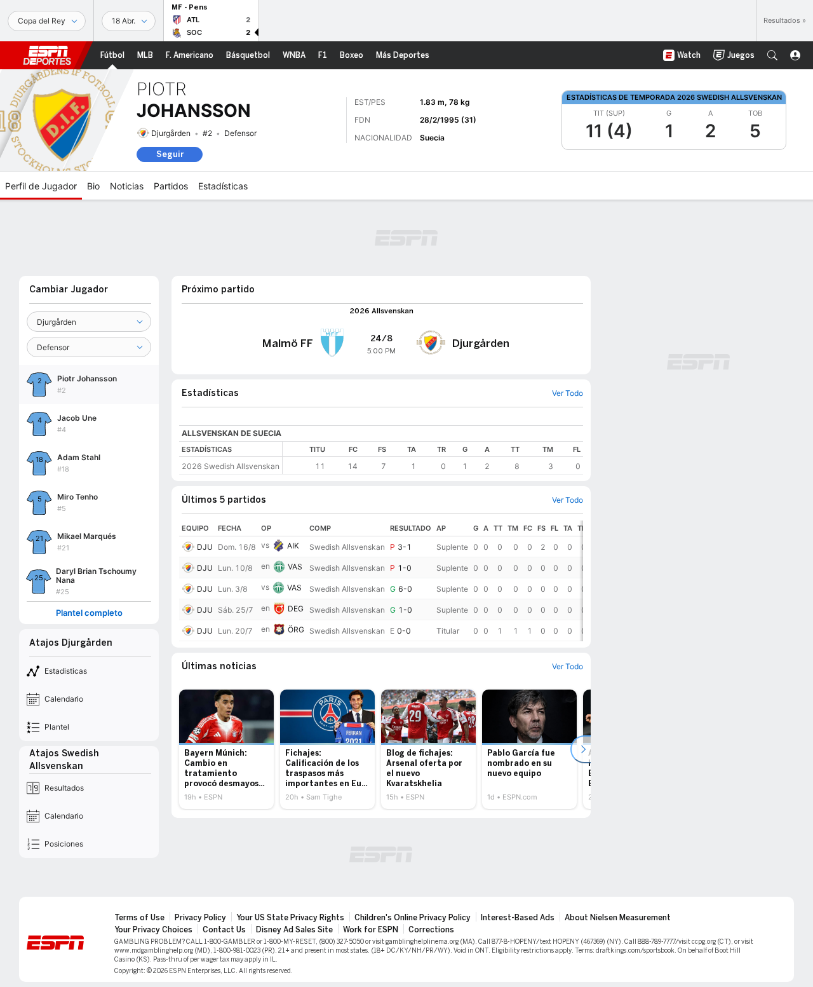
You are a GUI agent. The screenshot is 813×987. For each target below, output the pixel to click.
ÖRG (296, 629)
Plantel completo (89, 613)
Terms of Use (139, 917)
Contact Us (224, 929)
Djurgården (171, 133)
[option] (226, 749)
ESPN (47, 55)
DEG (296, 608)
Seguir (170, 154)
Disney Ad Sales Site (294, 929)
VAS (295, 566)
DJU (205, 547)
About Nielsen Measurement (618, 917)
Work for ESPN (370, 929)
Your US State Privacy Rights (290, 917)
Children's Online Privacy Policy (412, 917)
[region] (433, 458)
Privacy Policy (200, 917)
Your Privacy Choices (153, 929)
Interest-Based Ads (517, 917)
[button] (772, 55)
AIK (293, 545)
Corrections (431, 929)
